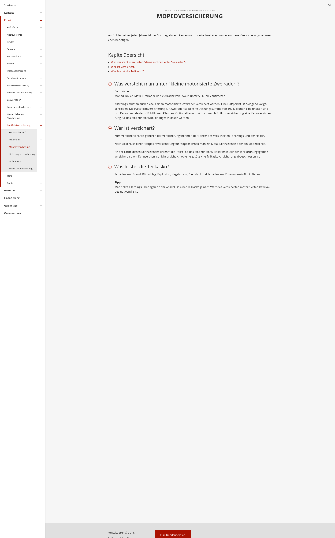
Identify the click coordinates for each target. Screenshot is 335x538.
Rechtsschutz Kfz (17, 132)
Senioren (11, 49)
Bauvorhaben (14, 99)
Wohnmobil (15, 161)
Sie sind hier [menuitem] (171, 10)
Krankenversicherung (18, 85)
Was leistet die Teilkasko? (127, 71)
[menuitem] (181, 10)
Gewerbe (9, 190)
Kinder (10, 41)
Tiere (9, 175)
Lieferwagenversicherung (22, 154)
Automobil (14, 139)
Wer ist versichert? (123, 67)
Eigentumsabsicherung (19, 107)
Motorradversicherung (20, 168)
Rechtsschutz (14, 56)
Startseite (10, 5)
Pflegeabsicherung (16, 70)
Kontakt (9, 12)
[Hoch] (111, 84)
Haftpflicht (12, 27)
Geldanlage (10, 205)
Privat (7, 20)
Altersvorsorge (14, 34)
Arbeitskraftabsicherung (19, 92)
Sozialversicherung (16, 78)
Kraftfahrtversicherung (19, 125)
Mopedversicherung (19, 146)
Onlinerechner (12, 213)
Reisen (10, 63)
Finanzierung (12, 198)
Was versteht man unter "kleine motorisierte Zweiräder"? (148, 62)
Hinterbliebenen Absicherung (15, 116)
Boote (10, 183)
